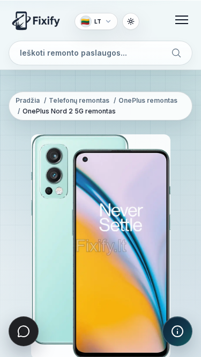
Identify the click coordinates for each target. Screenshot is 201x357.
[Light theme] (130, 21)
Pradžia (28, 100)
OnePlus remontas (147, 100)
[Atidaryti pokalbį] (24, 331)
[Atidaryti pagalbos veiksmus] (177, 331)
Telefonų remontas (79, 100)
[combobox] (100, 53)
